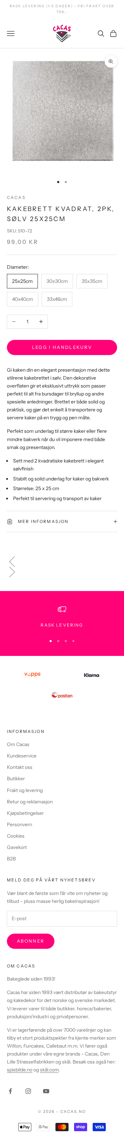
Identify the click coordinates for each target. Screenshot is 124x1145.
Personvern (19, 824)
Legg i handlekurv (62, 347)
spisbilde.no (19, 1070)
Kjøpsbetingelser (25, 813)
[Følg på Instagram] (28, 1091)
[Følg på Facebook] (10, 1091)
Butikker (16, 778)
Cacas (16, 197)
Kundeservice (22, 756)
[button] (62, 561)
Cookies (15, 836)
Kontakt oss (19, 767)
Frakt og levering (25, 790)
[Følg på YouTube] (46, 1091)
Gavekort (17, 847)
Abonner (30, 941)
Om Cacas (18, 744)
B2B (11, 859)
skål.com (49, 1070)
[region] (62, 617)
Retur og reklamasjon (30, 802)
